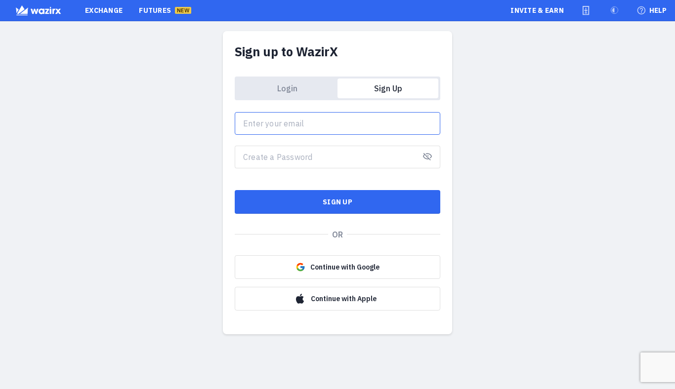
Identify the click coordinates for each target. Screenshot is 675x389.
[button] (586, 10)
